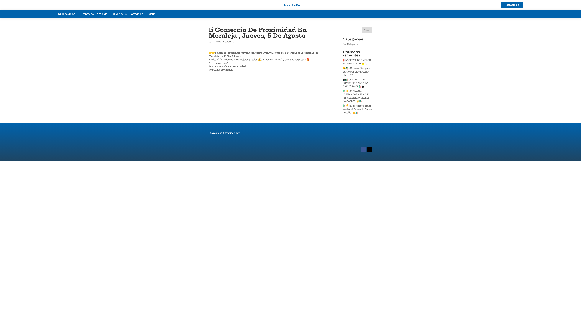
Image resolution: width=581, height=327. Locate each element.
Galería (151, 14)
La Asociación (66, 14)
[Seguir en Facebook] (502, 14)
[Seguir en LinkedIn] (514, 14)
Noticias (102, 14)
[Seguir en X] (508, 14)
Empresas (88, 14)
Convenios (117, 14)
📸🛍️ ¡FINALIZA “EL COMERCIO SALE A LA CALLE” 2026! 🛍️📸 (355, 83)
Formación (136, 14)
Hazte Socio (512, 5)
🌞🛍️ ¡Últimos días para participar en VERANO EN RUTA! (356, 71)
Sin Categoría (350, 44)
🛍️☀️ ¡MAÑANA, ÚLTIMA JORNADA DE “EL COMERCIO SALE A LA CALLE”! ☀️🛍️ (356, 96)
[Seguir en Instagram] (520, 14)
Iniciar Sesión (292, 5)
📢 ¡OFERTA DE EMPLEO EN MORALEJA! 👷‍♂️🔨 (357, 61)
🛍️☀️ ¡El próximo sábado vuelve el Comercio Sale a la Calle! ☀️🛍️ (357, 109)
